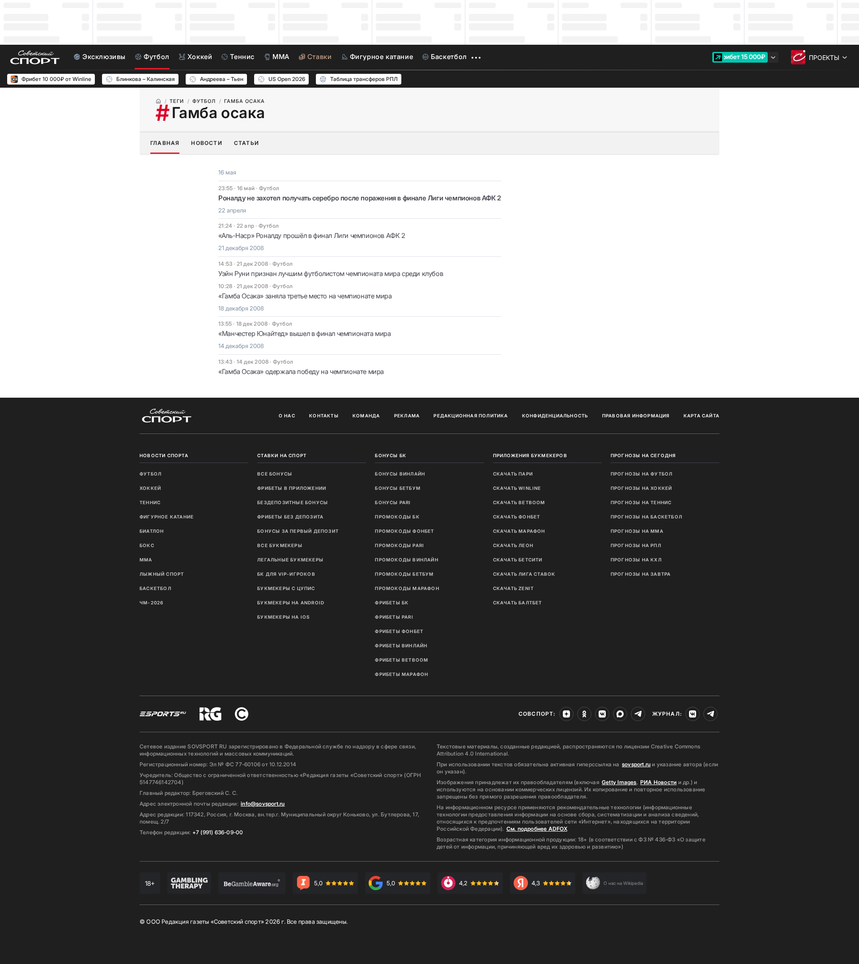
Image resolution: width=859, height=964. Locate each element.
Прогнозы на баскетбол (646, 516)
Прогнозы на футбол (642, 473)
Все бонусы (274, 473)
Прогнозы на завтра (641, 574)
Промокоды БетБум (404, 574)
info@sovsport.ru (263, 803)
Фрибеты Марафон (401, 674)
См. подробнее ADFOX (536, 828)
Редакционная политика (471, 415)
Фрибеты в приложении (291, 488)
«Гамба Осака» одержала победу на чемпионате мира (301, 371)
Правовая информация (636, 415)
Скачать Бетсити (518, 559)
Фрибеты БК (391, 602)
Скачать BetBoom (519, 502)
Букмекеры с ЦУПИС (286, 588)
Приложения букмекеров (530, 455)
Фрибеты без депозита (290, 516)
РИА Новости (658, 782)
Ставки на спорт (281, 455)
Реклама (407, 415)
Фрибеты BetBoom (401, 659)
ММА (146, 559)
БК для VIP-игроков (286, 574)
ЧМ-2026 (151, 602)
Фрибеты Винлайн (401, 645)
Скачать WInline (517, 488)
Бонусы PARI (393, 502)
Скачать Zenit (513, 588)
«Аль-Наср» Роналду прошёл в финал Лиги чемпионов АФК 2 (311, 235)
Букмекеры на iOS (283, 617)
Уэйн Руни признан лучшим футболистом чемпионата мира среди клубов (330, 273)
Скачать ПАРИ (513, 473)
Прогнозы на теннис (641, 502)
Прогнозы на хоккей (641, 488)
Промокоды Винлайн (406, 559)
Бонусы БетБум (398, 488)
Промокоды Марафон (407, 588)
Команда (366, 415)
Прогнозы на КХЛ (636, 559)
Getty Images (619, 782)
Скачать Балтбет (517, 602)
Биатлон (152, 531)
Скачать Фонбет (516, 516)
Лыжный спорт (162, 574)
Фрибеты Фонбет (399, 631)
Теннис (150, 502)
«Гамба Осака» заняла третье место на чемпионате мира (304, 296)
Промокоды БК (397, 516)
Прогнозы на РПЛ (636, 545)
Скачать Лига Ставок (524, 574)
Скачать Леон (513, 545)
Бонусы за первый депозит (298, 531)
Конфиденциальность (555, 415)
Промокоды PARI (399, 545)
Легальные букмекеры (290, 559)
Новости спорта (164, 455)
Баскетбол (155, 588)
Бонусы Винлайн (400, 473)
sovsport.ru (636, 764)
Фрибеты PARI (394, 617)
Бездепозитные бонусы (292, 502)
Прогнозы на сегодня (643, 455)
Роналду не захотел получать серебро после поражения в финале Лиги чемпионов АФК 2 (359, 198)
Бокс (147, 545)
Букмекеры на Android (290, 602)
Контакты (324, 415)
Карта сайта (701, 415)
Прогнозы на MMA (637, 531)
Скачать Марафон (519, 531)
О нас (287, 415)
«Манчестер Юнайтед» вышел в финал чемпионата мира (304, 333)
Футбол (151, 473)
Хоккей (150, 488)
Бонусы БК (390, 455)
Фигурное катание (167, 516)
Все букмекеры (279, 545)
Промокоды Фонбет (404, 531)
